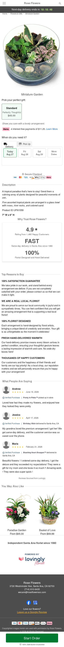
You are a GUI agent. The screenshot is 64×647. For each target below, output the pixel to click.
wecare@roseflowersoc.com (32, 592)
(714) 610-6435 (32, 589)
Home (4, 13)
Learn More (52, 128)
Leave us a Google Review (32, 612)
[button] (57, 640)
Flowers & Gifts (16, 13)
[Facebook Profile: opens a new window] (28, 602)
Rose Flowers (32, 3)
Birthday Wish (29, 423)
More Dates (54, 153)
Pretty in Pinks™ (30, 397)
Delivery (9, 146)
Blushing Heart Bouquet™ (34, 452)
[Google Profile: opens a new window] (35, 602)
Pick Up (26, 143)
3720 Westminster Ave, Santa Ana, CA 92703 (32, 586)
